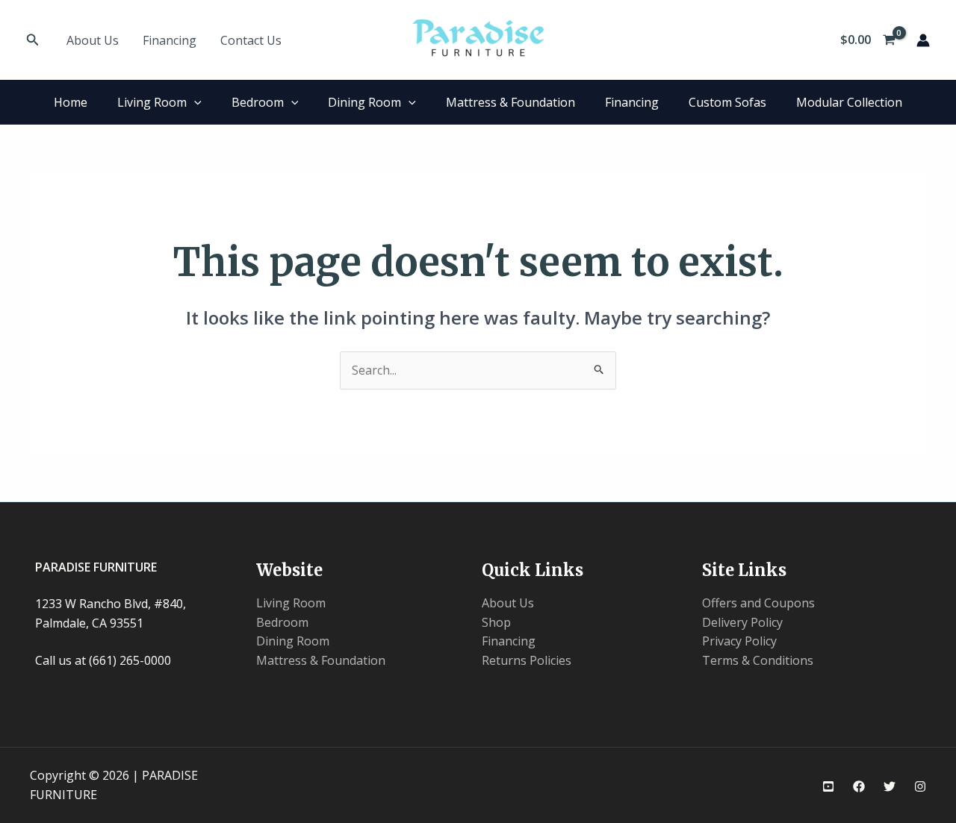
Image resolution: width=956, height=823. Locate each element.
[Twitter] (890, 786)
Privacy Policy (739, 641)
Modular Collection (849, 102)
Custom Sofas (727, 102)
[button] (33, 40)
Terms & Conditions (757, 660)
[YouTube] (828, 786)
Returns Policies (526, 660)
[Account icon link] (923, 40)
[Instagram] (920, 786)
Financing (169, 40)
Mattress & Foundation (510, 102)
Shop (496, 622)
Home (70, 102)
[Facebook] (859, 786)
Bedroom (258, 102)
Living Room (152, 102)
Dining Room (364, 102)
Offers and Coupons (758, 603)
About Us (92, 40)
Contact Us (251, 40)
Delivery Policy (742, 622)
